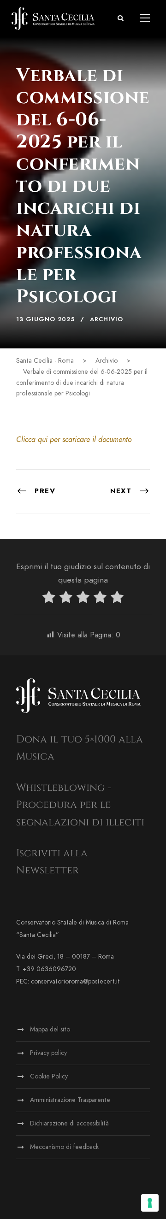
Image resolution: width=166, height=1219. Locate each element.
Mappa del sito (50, 1029)
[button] (121, 18)
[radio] (48, 598)
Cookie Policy (49, 1076)
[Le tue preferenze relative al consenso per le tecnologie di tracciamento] (150, 1203)
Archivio (106, 319)
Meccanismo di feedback (64, 1146)
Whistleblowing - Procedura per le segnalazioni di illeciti (80, 805)
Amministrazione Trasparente (70, 1099)
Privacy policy (48, 1052)
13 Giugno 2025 (45, 319)
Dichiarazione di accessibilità (69, 1123)
